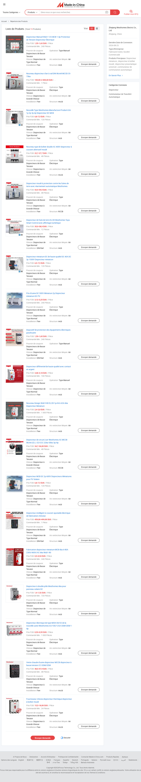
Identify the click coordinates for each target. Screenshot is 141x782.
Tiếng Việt (74, 762)
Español (66, 760)
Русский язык (105, 760)
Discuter (66, 737)
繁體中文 (39, 760)
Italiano (94, 760)
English (21, 760)
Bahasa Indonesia (87, 762)
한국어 (115, 760)
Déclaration (33, 757)
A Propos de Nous (20, 757)
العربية (123, 760)
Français (57, 760)
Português (85, 760)
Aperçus (125, 757)
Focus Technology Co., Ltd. (69, 767)
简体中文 (30, 760)
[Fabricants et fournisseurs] (70, 4)
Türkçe (65, 762)
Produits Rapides (112, 757)
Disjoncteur (113, 89)
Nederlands (133, 760)
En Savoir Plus (116, 75)
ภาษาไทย (56, 762)
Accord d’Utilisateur (48, 757)
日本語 (48, 760)
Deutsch (75, 760)
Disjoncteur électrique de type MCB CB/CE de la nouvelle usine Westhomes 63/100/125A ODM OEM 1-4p (49, 626)
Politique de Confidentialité (68, 757)
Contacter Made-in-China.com (92, 757)
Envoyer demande (88, 64)
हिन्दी (48, 762)
